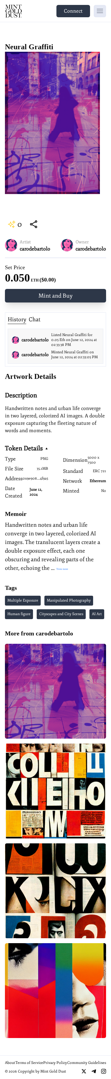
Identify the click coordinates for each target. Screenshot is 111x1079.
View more (62, 568)
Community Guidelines (86, 1063)
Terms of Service (29, 1063)
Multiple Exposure (22, 600)
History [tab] (17, 319)
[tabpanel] (55, 346)
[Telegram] (93, 1071)
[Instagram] (103, 1071)
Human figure (19, 614)
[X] (83, 1071)
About (10, 1063)
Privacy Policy (55, 1063)
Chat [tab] (34, 319)
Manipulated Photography (69, 600)
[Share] (33, 224)
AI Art (97, 614)
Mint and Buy (55, 295)
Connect (73, 11)
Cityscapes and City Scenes (61, 614)
